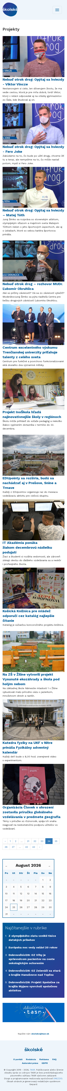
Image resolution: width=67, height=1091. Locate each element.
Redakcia (31, 1059)
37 (13, 847)
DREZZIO (57, 1078)
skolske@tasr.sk (40, 1034)
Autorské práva (30, 1063)
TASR (32, 1070)
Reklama (44, 1059)
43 (33, 847)
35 (56, 841)
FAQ (54, 1059)
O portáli (18, 1059)
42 (26, 847)
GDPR (45, 1063)
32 (35, 841)
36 (6, 847)
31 (28, 841)
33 (42, 841)
